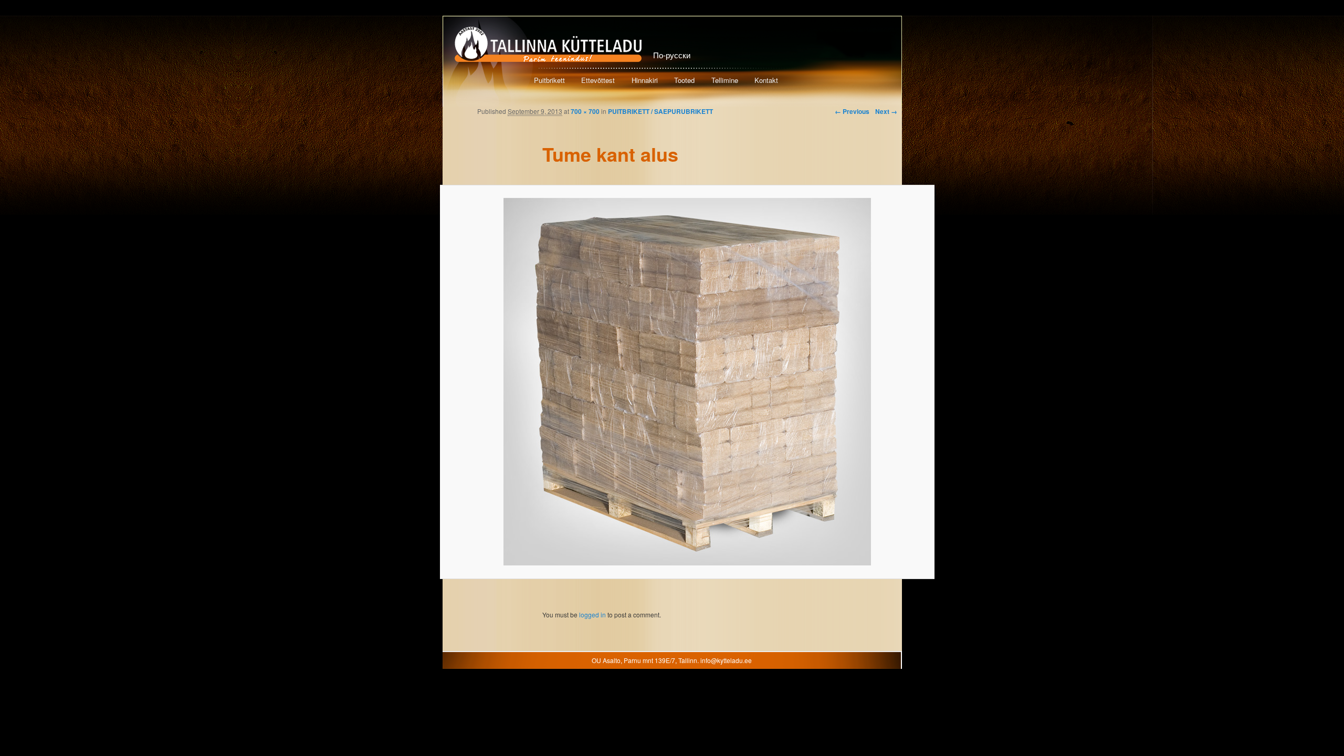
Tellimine (724, 80)
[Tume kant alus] (687, 381)
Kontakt (766, 80)
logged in (592, 614)
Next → (886, 111)
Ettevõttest (598, 80)
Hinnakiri (645, 80)
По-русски (671, 54)
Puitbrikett (549, 80)
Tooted (684, 80)
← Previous (852, 111)
